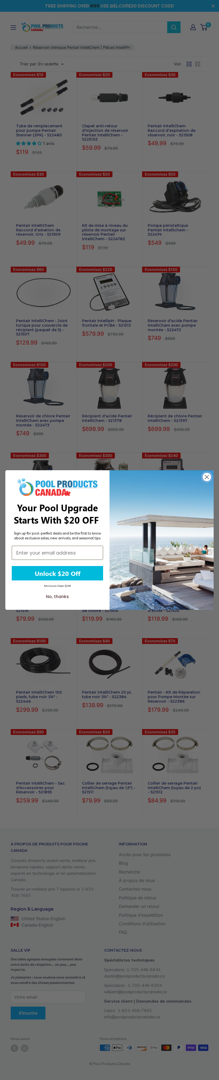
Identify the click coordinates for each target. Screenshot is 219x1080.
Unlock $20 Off (57, 573)
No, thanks (57, 597)
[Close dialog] (207, 477)
